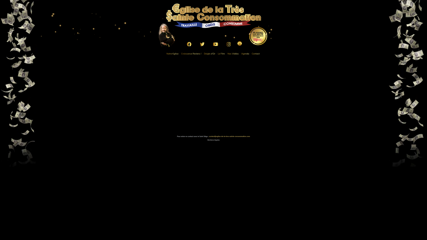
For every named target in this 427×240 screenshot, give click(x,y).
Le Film (221, 53)
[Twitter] (202, 44)
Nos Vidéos (233, 53)
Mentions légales (213, 140)
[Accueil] (213, 16)
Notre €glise (172, 53)
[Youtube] (215, 44)
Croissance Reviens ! (191, 53)
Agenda (245, 53)
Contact (256, 53)
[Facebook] (189, 44)
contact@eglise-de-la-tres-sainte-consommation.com (229, 136)
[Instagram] (229, 44)
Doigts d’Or (209, 53)
